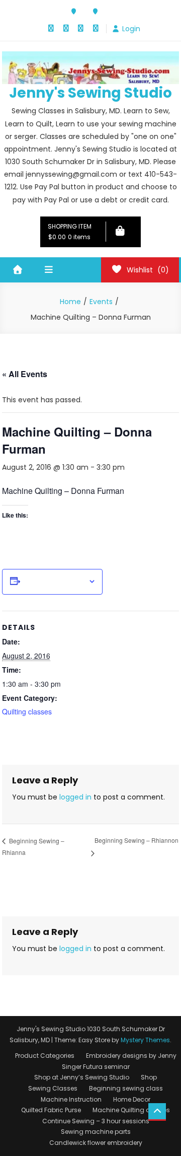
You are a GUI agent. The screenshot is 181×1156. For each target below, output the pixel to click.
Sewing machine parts (96, 1131)
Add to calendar (54, 581)
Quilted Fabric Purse (51, 1110)
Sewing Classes (52, 1088)
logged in (75, 797)
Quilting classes (27, 711)
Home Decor (131, 1099)
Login (131, 28)
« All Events (24, 374)
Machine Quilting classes (131, 1110)
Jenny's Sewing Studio (90, 93)
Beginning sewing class (126, 1088)
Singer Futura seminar (96, 1066)
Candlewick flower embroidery (95, 1142)
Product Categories (44, 1055)
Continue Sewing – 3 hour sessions (95, 1121)
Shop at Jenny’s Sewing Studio (81, 1077)
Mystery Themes (145, 1040)
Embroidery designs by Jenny (131, 1055)
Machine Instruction (71, 1099)
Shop (149, 1077)
